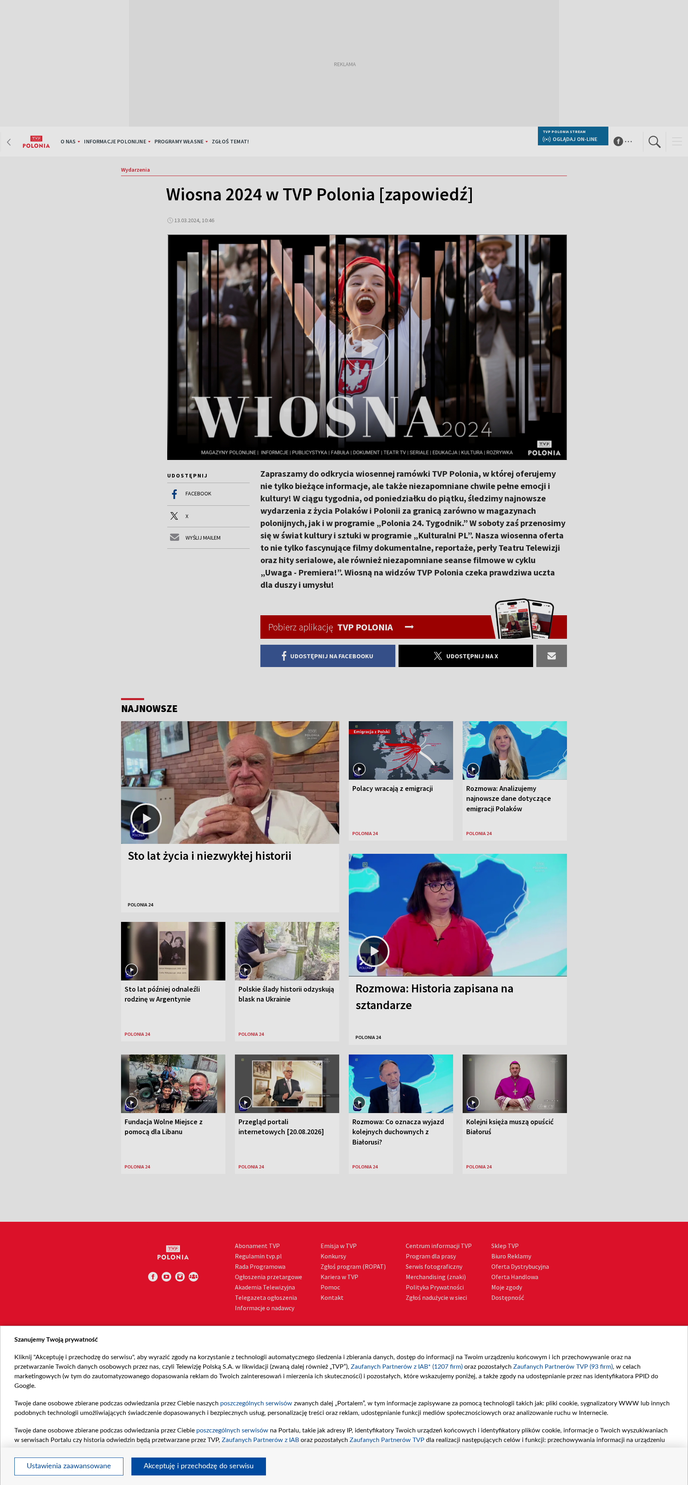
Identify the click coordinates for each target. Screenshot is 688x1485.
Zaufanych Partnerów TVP (387, 1440)
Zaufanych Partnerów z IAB (260, 1440)
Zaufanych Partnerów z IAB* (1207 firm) (407, 1367)
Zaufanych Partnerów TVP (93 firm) (563, 1367)
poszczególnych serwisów (256, 1403)
